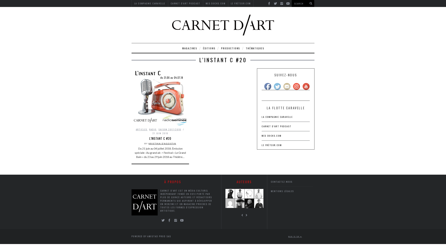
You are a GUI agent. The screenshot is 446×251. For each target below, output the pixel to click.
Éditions (209, 48)
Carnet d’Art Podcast (276, 126)
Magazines (189, 48)
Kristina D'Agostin (162, 143)
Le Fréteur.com (272, 145)
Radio (153, 129)
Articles (141, 129)
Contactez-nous (282, 181)
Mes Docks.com (271, 135)
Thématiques (255, 48)
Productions (230, 48)
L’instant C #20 (160, 138)
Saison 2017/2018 (170, 129)
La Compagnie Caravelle (277, 116)
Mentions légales (282, 191)
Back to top (294, 236)
